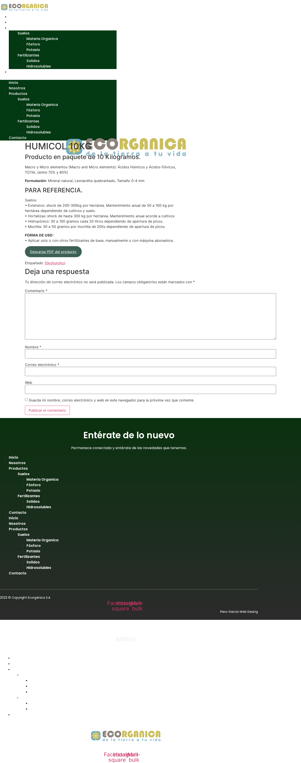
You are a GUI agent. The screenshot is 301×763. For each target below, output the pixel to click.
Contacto (17, 71)
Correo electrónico (42, 364)
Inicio (13, 16)
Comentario (36, 290)
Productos (18, 27)
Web (28, 382)
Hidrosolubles (38, 66)
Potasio (33, 49)
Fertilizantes (28, 55)
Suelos (24, 33)
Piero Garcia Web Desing (239, 611)
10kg (48, 263)
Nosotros (17, 22)
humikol (58, 263)
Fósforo (33, 44)
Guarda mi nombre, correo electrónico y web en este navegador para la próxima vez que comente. (111, 400)
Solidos (33, 60)
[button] (58, 77)
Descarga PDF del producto (53, 251)
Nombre (33, 347)
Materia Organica (42, 38)
